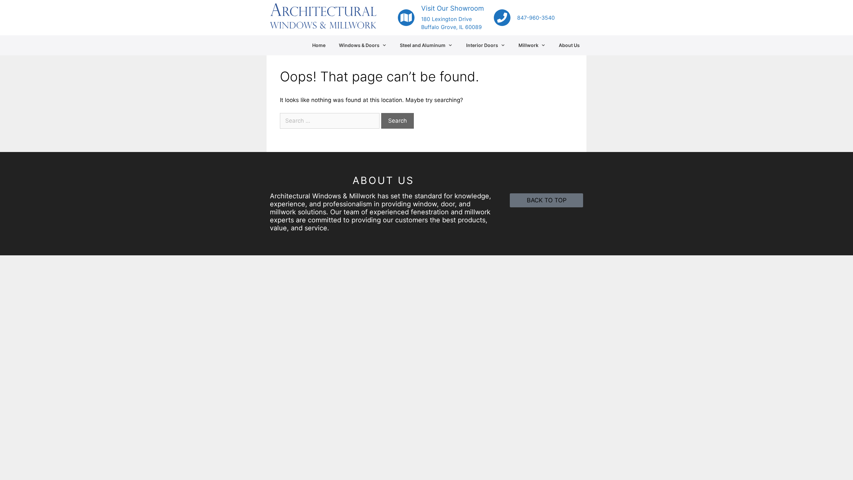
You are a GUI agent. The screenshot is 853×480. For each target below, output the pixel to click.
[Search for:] (330, 120)
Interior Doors (482, 45)
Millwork (528, 45)
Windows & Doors (359, 45)
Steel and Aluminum (422, 45)
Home (319, 45)
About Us (569, 45)
